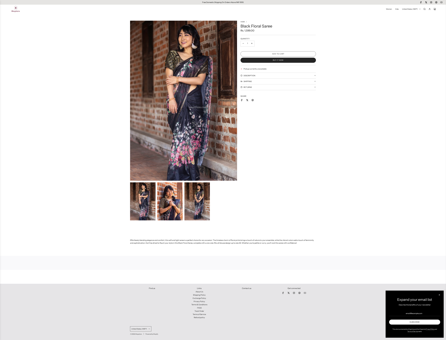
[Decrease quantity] (243, 44)
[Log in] (429, 9)
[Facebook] (420, 2)
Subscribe (415, 322)
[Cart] (434, 9)
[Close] (439, 294)
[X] (426, 2)
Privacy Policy (430, 329)
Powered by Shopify (152, 334)
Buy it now (278, 60)
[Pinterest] (436, 2)
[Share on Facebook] (241, 100)
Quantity (245, 39)
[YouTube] (441, 2)
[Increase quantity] (251, 44)
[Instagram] (431, 2)
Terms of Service (412, 331)
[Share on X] (247, 100)
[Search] (424, 9)
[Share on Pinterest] (252, 100)
